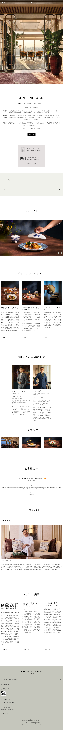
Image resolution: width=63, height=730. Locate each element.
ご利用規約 (38, 722)
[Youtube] (13, 702)
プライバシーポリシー (35, 720)
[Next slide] (61, 253)
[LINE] (10, 702)
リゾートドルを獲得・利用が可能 (31, 128)
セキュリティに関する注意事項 (28, 722)
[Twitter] (2, 702)
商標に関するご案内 (26, 720)
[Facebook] (7, 702)
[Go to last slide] (58, 253)
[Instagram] (5, 702)
